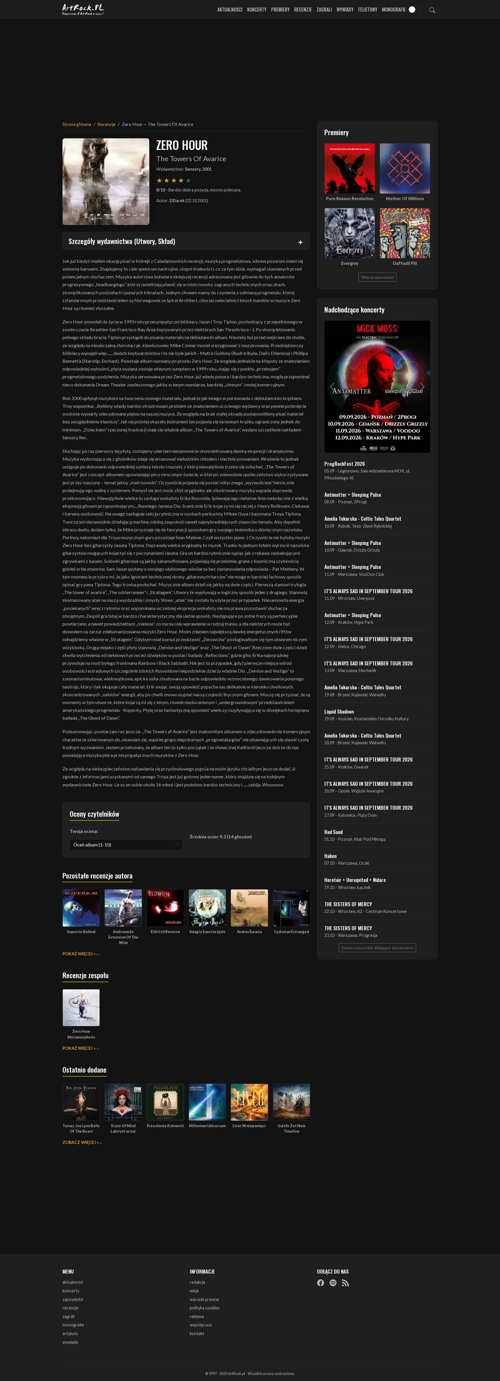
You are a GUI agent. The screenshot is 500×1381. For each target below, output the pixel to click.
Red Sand (333, 831)
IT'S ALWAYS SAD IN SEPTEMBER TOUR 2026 (368, 591)
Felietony (367, 9)
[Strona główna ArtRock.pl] (83, 9)
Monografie (394, 9)
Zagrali (324, 9)
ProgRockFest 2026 (344, 463)
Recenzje (303, 9)
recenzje (70, 1307)
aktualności (72, 1282)
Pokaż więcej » (78, 953)
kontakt (197, 1333)
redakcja (197, 1282)
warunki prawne (204, 1299)
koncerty (70, 1290)
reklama (197, 1316)
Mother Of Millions (405, 198)
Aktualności (229, 9)
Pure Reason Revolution (350, 198)
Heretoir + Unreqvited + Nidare (355, 879)
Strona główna (76, 124)
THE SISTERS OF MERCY (348, 904)
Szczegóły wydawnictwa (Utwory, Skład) (122, 241)
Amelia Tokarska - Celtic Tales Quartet (362, 518)
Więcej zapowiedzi (377, 277)
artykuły (70, 1333)
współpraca (201, 1324)
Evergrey (350, 263)
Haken (330, 855)
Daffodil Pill (405, 263)
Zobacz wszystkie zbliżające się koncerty (377, 947)
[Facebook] (320, 1282)
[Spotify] (333, 1282)
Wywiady (345, 9)
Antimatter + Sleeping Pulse (352, 494)
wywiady (70, 1342)
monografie (73, 1324)
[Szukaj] (432, 9)
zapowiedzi (72, 1299)
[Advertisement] (250, 66)
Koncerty (256, 9)
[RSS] (345, 1282)
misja (194, 1290)
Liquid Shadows (339, 711)
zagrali (68, 1316)
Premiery (280, 9)
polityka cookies (205, 1307)
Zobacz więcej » (80, 1142)
